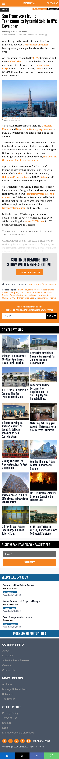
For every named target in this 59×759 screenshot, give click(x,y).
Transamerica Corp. (26, 298)
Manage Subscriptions (14, 689)
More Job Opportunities (29, 634)
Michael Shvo (14, 61)
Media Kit (7, 655)
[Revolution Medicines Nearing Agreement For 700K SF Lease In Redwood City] (44, 351)
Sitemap (6, 722)
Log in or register (29, 272)
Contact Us (8, 670)
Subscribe (52, 3)
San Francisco (40, 9)
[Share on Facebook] (37, 755)
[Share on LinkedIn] (7, 755)
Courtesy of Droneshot (11, 118)
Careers (6, 665)
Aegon (39, 68)
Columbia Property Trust (16, 177)
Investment (53, 9)
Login (5, 727)
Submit (51, 316)
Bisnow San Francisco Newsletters (26, 545)
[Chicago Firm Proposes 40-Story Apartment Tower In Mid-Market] (15, 351)
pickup (44, 177)
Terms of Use (9, 718)
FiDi (20, 173)
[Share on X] (22, 755)
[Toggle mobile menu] (4, 3)
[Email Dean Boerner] (46, 35)
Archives (7, 684)
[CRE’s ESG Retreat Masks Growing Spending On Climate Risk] (44, 488)
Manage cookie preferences (18, 732)
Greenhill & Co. (16, 295)
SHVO (36, 58)
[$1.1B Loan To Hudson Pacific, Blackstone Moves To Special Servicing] (44, 521)
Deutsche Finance (34, 292)
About (5, 650)
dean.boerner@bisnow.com (42, 284)
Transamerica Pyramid (35, 44)
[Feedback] (28, 741)
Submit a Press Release (15, 660)
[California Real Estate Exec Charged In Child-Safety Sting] (15, 521)
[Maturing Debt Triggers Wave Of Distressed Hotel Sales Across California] (44, 421)
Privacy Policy (10, 713)
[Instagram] (22, 741)
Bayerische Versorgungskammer (34, 129)
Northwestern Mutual (14, 208)
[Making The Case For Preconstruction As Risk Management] (15, 456)
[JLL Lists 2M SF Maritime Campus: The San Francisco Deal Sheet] (15, 384)
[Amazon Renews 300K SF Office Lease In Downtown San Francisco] (15, 488)
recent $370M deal (34, 221)
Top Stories (8, 699)
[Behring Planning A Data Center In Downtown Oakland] (44, 456)
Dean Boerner (18, 284)
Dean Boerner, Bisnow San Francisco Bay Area (23, 35)
